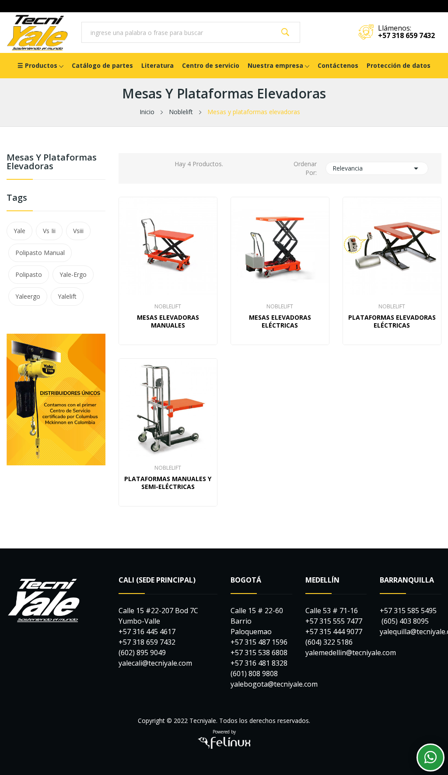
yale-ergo (73, 274)
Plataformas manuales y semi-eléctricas (167, 483)
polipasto (28, 274)
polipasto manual (40, 252)
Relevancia (377, 168)
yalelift (67, 296)
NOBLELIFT (167, 306)
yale (19, 231)
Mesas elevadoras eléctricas (280, 321)
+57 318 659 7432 (406, 35)
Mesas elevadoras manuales (168, 321)
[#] (56, 399)
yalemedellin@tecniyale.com (350, 652)
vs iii (49, 231)
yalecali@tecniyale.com (155, 663)
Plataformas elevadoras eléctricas (392, 321)
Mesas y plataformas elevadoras (52, 162)
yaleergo (27, 296)
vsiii (78, 231)
